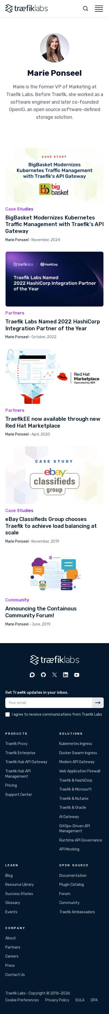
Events (11, 912)
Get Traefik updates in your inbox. (36, 692)
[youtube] (76, 674)
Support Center (18, 794)
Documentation (73, 875)
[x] (54, 674)
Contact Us (15, 975)
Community (69, 903)
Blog (9, 875)
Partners (12, 947)
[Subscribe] (98, 702)
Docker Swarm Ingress (78, 753)
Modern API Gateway (77, 762)
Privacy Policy (57, 1000)
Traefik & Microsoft (75, 789)
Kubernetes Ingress (75, 744)
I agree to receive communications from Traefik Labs (57, 714)
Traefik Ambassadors (77, 912)
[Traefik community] (32, 674)
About (10, 938)
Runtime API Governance (80, 840)
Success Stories (19, 894)
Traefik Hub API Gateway (26, 762)
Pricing (11, 785)
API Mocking (69, 849)
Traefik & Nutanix (74, 798)
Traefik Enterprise (20, 753)
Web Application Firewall (79, 771)
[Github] (43, 674)
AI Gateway (69, 817)
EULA (80, 1000)
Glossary (12, 903)
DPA (94, 1000)
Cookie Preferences (22, 1000)
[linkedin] (65, 674)
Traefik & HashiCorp (75, 780)
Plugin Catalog (71, 884)
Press (10, 965)
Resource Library (19, 884)
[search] (85, 8)
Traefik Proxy (16, 744)
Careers (12, 956)
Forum (64, 894)
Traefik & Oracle (72, 807)
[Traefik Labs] (26, 8)
